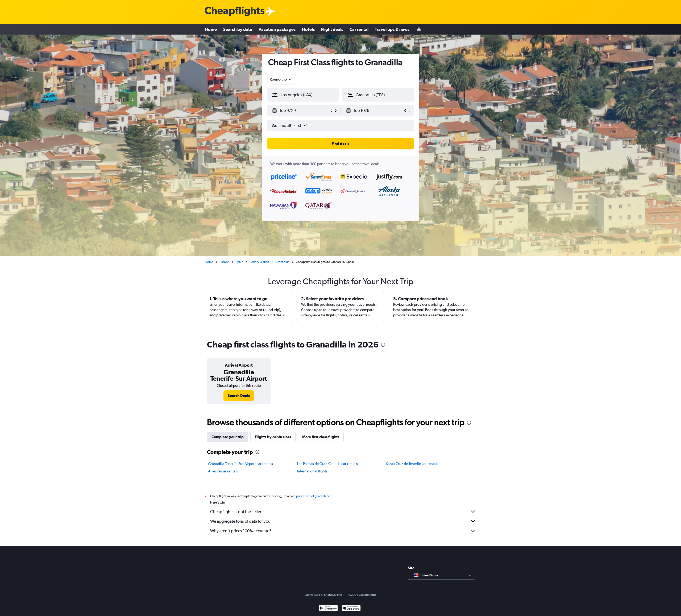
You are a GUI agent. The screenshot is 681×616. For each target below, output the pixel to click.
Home (211, 29)
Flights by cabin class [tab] (273, 437)
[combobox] (281, 79)
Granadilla (282, 262)
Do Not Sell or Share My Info (323, 595)
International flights (312, 471)
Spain (239, 262)
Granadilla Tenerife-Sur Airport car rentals (240, 464)
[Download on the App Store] (351, 609)
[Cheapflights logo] (234, 11)
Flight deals (332, 29)
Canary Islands (259, 262)
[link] (238, 395)
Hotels (308, 29)
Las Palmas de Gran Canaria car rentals (327, 464)
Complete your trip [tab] (227, 437)
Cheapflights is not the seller (235, 511)
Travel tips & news (392, 29)
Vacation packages (277, 29)
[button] (300, 110)
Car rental (359, 29)
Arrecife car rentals (223, 471)
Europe (224, 262)
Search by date (237, 29)
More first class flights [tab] (320, 437)
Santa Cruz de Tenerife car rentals (412, 464)
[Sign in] (419, 29)
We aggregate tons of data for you (240, 521)
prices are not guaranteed (313, 496)
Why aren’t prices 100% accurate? (240, 530)
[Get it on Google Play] (328, 609)
